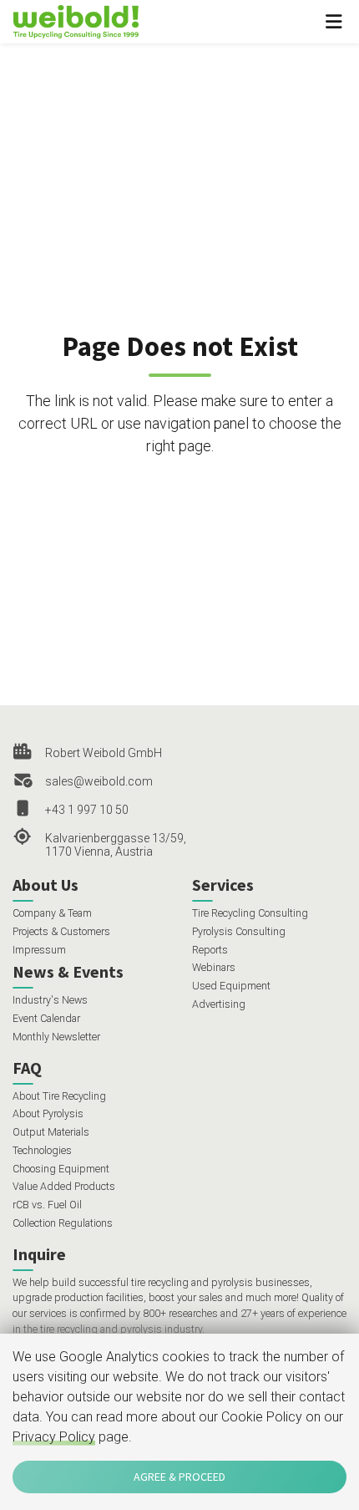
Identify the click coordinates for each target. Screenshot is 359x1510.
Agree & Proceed (179, 1476)
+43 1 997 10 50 (87, 809)
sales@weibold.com (99, 781)
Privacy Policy (54, 1437)
